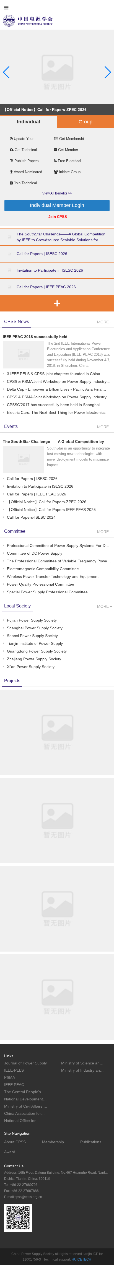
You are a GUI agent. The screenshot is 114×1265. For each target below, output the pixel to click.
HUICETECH (81, 1259)
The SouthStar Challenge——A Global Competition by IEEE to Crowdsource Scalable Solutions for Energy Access (61, 237)
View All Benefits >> (57, 193)
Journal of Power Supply (25, 1063)
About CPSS (15, 1142)
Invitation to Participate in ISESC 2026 (50, 270)
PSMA (9, 1077)
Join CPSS (57, 217)
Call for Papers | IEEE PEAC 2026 (46, 287)
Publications (90, 1142)
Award (9, 1152)
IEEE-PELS (14, 1070)
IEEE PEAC (14, 1084)
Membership (53, 1142)
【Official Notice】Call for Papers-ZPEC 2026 (45, 109)
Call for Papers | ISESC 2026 (42, 253)
